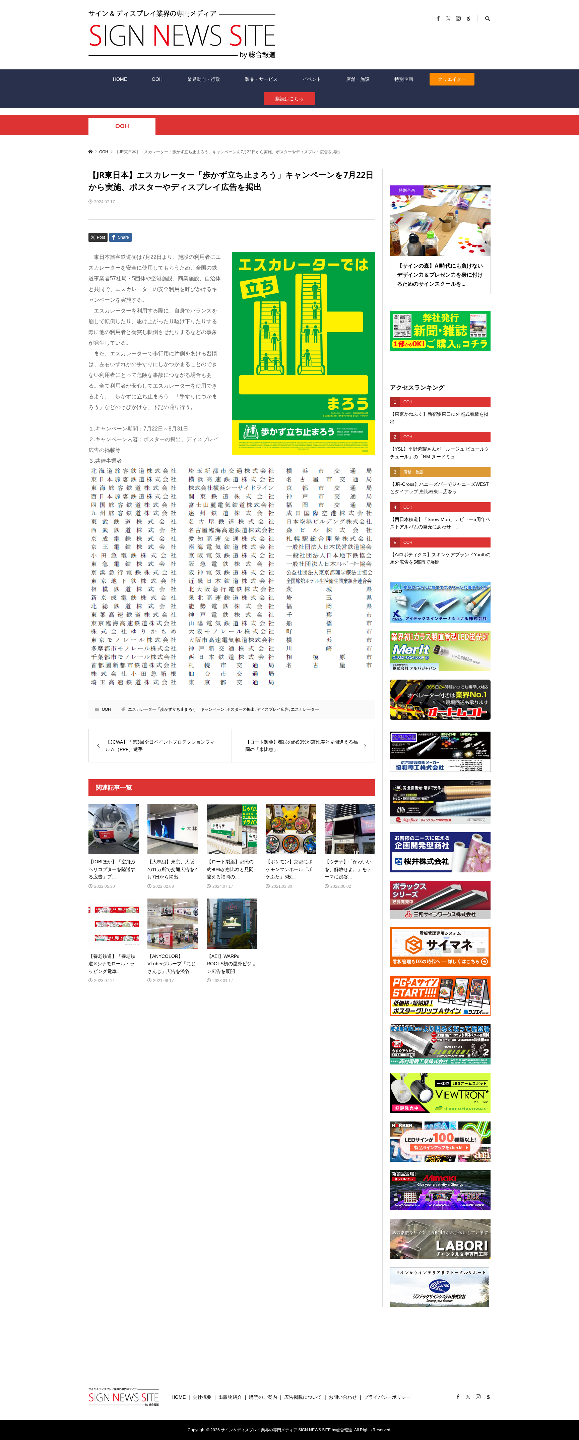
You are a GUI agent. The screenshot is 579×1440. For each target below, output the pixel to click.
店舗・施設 (358, 79)
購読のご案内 (263, 1397)
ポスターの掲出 (241, 709)
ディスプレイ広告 (273, 709)
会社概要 (202, 1397)
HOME (120, 79)
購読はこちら (289, 98)
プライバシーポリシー (387, 1397)
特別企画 (403, 79)
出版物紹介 (230, 1397)
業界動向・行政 (203, 79)
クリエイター (452, 79)
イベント (312, 79)
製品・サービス (261, 79)
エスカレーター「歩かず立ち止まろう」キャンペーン (176, 709)
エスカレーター (305, 709)
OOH (157, 79)
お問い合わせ (343, 1397)
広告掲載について (303, 1397)
